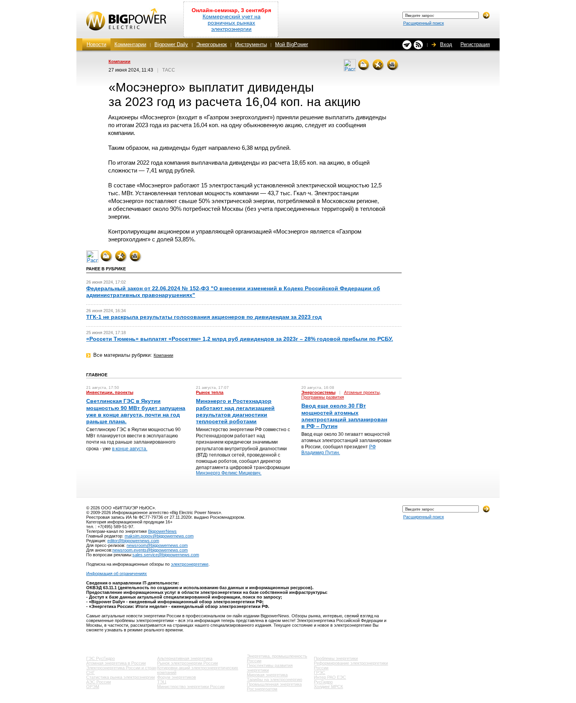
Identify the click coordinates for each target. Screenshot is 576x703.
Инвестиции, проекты (109, 392)
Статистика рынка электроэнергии (120, 677)
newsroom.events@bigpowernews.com (150, 550)
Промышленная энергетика (274, 684)
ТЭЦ (161, 682)
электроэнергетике (189, 564)
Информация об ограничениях (116, 573)
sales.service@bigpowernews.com (165, 554)
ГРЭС (319, 672)
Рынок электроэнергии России (187, 663)
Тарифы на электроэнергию (274, 679)
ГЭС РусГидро (100, 658)
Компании (119, 61)
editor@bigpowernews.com (133, 540)
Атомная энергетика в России (116, 663)
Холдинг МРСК (328, 686)
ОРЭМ (92, 686)
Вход (446, 44)
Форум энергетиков (176, 677)
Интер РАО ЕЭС (330, 677)
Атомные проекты (362, 392)
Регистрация (475, 44)
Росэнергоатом (262, 689)
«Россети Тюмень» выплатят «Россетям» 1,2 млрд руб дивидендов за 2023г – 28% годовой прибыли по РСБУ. (239, 339)
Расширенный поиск (423, 23)
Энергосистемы (318, 392)
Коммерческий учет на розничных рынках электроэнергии (232, 22)
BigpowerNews (162, 531)
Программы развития (322, 397)
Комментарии (130, 44)
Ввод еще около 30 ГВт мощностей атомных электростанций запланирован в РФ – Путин (344, 416)
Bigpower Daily (171, 44)
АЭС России (98, 682)
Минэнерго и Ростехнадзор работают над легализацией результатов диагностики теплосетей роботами (235, 411)
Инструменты (251, 44)
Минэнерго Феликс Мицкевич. (228, 473)
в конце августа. (129, 448)
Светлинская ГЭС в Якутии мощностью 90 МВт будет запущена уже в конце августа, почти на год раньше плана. (135, 411)
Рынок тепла (209, 392)
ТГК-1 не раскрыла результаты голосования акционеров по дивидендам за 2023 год (204, 317)
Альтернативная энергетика (184, 658)
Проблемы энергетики (336, 658)
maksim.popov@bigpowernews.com (159, 536)
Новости (96, 44)
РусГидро (323, 682)
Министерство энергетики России (191, 686)
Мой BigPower (291, 44)
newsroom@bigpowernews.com (157, 545)
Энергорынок (211, 44)
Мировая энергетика (267, 674)
